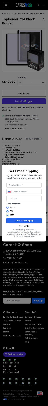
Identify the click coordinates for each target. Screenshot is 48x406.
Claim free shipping (24, 220)
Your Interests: (13, 204)
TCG (11, 211)
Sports (12, 207)
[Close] (42, 168)
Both (12, 215)
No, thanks (24, 226)
